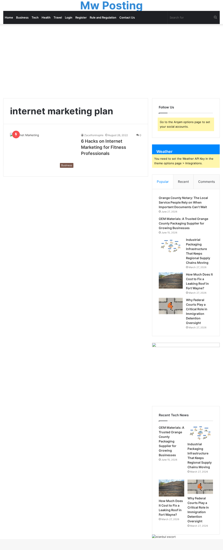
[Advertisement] (111, 61)
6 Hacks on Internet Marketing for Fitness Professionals (103, 147)
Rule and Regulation (103, 17)
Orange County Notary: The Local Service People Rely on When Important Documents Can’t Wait (183, 202)
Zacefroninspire (93, 135)
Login (68, 17)
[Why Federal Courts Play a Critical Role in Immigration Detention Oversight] (171, 306)
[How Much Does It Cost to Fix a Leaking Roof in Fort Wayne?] (171, 280)
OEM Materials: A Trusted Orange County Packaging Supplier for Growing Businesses (183, 223)
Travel (58, 17)
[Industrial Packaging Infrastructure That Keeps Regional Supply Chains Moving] (171, 246)
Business (22, 17)
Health (46, 17)
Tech (35, 17)
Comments (206, 182)
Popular (163, 182)
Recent (183, 182)
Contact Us (127, 17)
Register (81, 17)
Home (9, 17)
